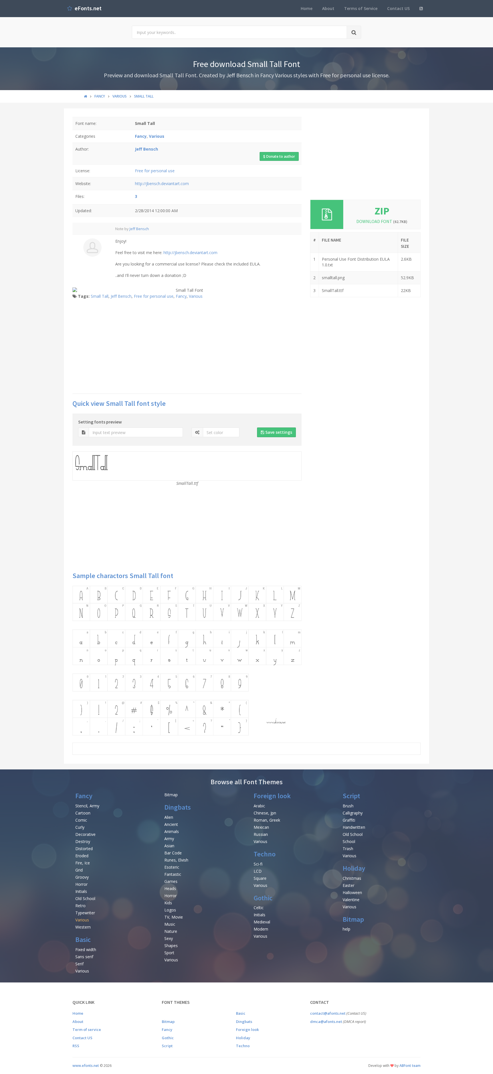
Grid (79, 870)
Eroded (81, 855)
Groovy (82, 877)
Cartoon (82, 813)
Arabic (259, 805)
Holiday (354, 868)
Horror (81, 884)
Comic (81, 820)
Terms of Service (360, 8)
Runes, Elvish (176, 860)
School (349, 841)
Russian (261, 834)
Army (169, 838)
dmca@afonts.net (326, 1021)
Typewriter (85, 912)
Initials (81, 891)
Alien (168, 817)
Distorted (84, 848)
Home (306, 8)
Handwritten (354, 827)
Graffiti (349, 820)
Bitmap (171, 794)
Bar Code (173, 853)
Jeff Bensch (139, 228)
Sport (169, 952)
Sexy (168, 938)
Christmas (352, 878)
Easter (348, 885)
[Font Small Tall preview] (187, 660)
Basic (83, 939)
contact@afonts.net (327, 1013)
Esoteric (171, 867)
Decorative (85, 834)
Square (260, 878)
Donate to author (280, 156)
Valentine (351, 899)
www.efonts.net (85, 1065)
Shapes (171, 945)
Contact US (398, 8)
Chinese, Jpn (265, 813)
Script (351, 795)
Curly (79, 827)
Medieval (262, 922)
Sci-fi (258, 864)
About (328, 8)
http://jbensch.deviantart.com (162, 183)
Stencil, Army (87, 805)
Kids (168, 902)
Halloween (352, 892)
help (346, 929)
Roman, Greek (267, 820)
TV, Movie (173, 917)
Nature (170, 931)
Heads (170, 888)
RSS (75, 1045)
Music (169, 924)
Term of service (86, 1029)
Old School (85, 898)
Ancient (171, 824)
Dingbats (177, 807)
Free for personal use (155, 170)
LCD (258, 871)
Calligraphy (353, 813)
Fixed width (85, 949)
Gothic (263, 897)
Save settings (278, 432)
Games (170, 881)
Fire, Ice (82, 863)
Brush (348, 805)
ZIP (382, 210)
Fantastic (172, 874)
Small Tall (99, 296)
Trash (348, 848)
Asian (169, 845)
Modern (261, 929)
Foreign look (272, 795)
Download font (381, 221)
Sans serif (84, 956)
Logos (170, 910)
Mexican (261, 827)
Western (83, 927)
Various (196, 296)
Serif (79, 963)
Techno (265, 854)
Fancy (181, 296)
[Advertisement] (187, 348)
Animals (171, 831)
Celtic (259, 907)
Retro (80, 905)
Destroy (82, 841)
